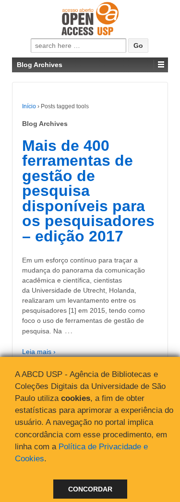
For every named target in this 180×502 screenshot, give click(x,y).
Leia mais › (39, 351)
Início (29, 106)
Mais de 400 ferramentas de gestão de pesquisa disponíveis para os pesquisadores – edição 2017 (88, 191)
